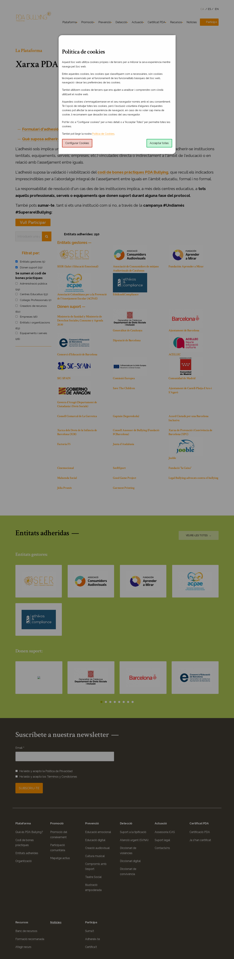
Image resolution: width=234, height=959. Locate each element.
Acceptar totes (159, 143)
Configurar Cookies (77, 143)
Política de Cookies (103, 133)
